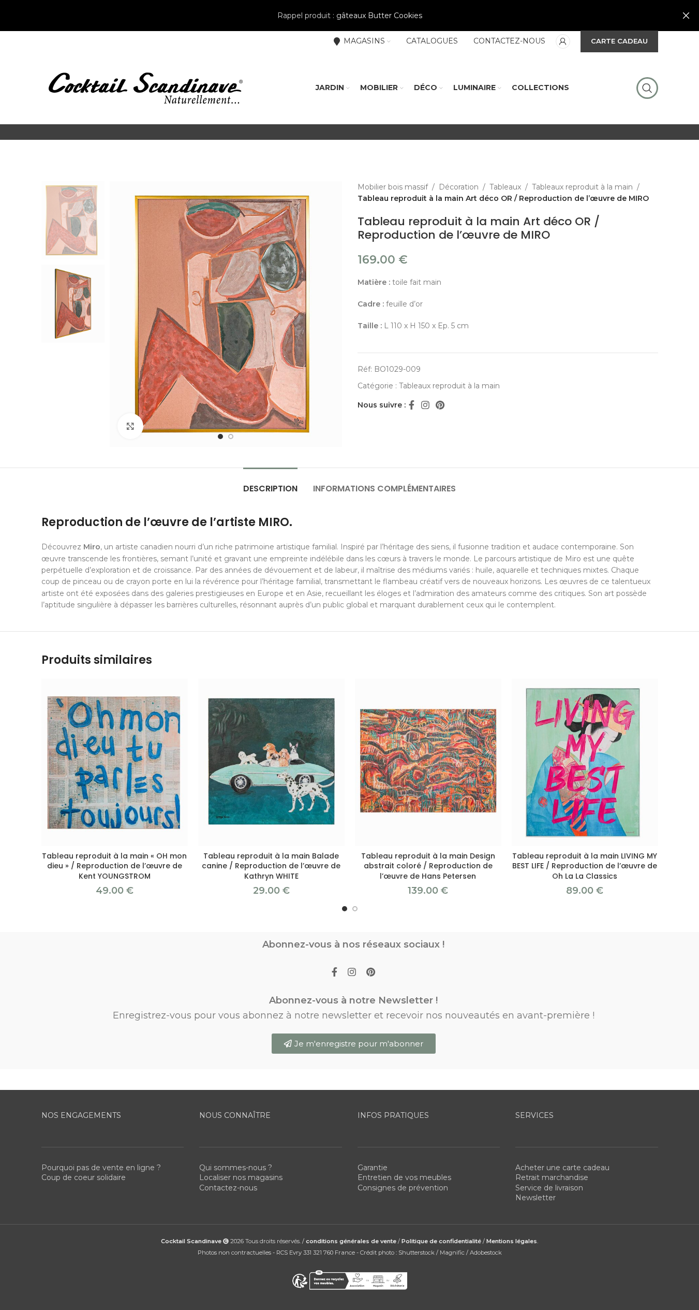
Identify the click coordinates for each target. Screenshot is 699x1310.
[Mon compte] (563, 41)
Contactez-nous (228, 1187)
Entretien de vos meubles (404, 1177)
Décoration (459, 187)
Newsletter (535, 1197)
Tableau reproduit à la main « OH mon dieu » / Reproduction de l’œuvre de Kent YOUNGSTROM (114, 866)
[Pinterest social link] (440, 405)
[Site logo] (144, 87)
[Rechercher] (647, 88)
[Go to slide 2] (230, 436)
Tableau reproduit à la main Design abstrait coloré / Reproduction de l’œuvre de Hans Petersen (428, 866)
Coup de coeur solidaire (83, 1177)
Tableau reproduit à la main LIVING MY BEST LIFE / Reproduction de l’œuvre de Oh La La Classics (584, 866)
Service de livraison (549, 1187)
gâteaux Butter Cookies (379, 15)
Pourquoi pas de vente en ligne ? (101, 1167)
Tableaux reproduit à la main (582, 187)
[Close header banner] (686, 15)
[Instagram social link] (425, 405)
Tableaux (505, 187)
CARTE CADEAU (619, 41)
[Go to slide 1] (220, 436)
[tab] (270, 483)
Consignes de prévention (403, 1187)
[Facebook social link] (412, 405)
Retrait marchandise (551, 1177)
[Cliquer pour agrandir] (130, 426)
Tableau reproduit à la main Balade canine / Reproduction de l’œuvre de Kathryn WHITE (271, 866)
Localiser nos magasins (240, 1177)
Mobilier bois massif (393, 187)
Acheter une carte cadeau (562, 1167)
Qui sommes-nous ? (235, 1167)
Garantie (373, 1167)
